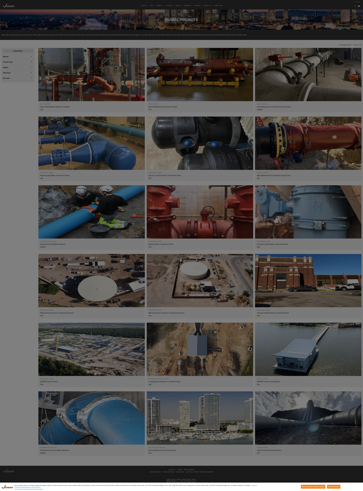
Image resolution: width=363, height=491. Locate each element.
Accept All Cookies (333, 486)
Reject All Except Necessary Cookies (313, 486)
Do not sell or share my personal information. (29, 489)
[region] (181, 487)
